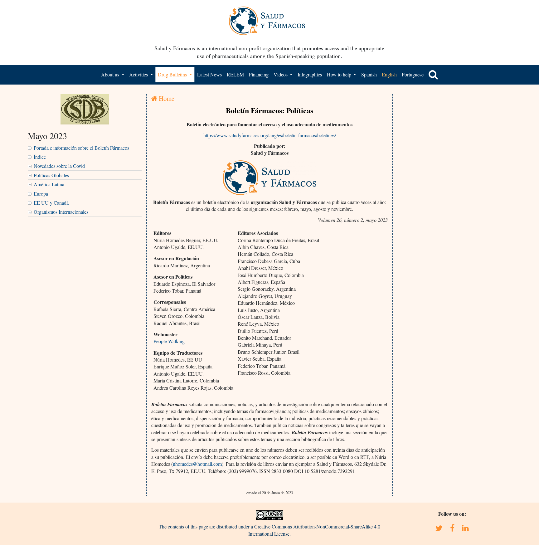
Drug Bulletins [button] (173, 74)
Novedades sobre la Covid (59, 166)
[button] (433, 74)
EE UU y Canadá (51, 202)
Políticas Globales (51, 175)
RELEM (235, 74)
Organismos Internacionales (61, 211)
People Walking (169, 341)
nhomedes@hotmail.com (197, 463)
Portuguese (413, 74)
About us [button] (110, 74)
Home (165, 98)
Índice (40, 156)
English (389, 74)
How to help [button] (339, 74)
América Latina (49, 184)
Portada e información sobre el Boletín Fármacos (81, 147)
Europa (41, 193)
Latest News (209, 74)
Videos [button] (281, 74)
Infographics (310, 74)
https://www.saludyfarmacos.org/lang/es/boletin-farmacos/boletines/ (269, 135)
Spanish (369, 74)
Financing (259, 74)
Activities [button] (139, 74)
